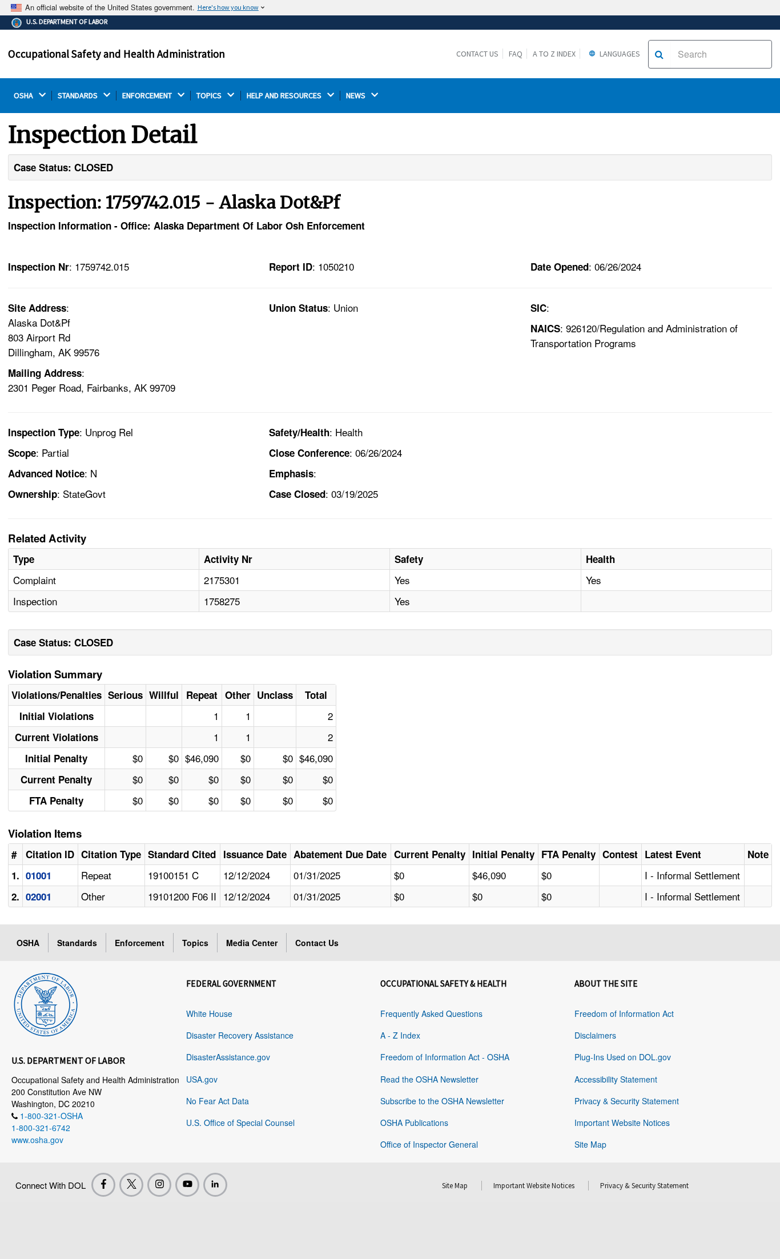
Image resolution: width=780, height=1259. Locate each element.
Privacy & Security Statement (626, 1101)
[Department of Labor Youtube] (187, 1185)
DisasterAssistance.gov (228, 1057)
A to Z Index (554, 54)
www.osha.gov (37, 1139)
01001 (38, 875)
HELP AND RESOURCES (285, 95)
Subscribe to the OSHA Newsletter (442, 1101)
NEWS (356, 95)
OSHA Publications (414, 1122)
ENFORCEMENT (148, 95)
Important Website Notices (622, 1122)
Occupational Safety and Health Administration (116, 54)
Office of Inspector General (429, 1144)
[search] (659, 54)
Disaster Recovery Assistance (239, 1035)
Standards (77, 942)
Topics (195, 942)
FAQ (515, 54)
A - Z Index (400, 1035)
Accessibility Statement (615, 1079)
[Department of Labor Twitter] (131, 1185)
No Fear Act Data (217, 1101)
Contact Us (477, 54)
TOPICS (209, 95)
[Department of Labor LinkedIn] (215, 1185)
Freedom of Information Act (624, 1013)
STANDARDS (78, 95)
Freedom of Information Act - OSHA (444, 1057)
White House (209, 1013)
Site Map (590, 1144)
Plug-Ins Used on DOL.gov (622, 1057)
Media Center (252, 942)
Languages (619, 54)
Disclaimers (595, 1035)
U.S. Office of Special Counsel (240, 1122)
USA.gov (202, 1079)
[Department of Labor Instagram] (159, 1185)
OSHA (24, 95)
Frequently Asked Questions (431, 1013)
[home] (45, 1002)
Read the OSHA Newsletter (429, 1079)
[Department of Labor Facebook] (103, 1185)
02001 (38, 896)
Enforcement (139, 942)
